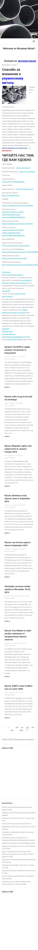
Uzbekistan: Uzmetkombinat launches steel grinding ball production (18, 861)
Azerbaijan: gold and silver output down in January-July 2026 (18, 866)
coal (6, 455)
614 (12, 730)
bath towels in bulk (14, 339)
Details (7, 387)
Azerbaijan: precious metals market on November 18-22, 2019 (17, 589)
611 (22, 727)
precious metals (9, 596)
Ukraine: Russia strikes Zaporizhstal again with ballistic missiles (17, 808)
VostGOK (7, 356)
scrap (6, 403)
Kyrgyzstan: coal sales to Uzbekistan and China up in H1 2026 (18, 872)
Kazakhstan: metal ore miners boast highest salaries (18, 843)
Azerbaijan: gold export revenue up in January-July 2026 (18, 819)
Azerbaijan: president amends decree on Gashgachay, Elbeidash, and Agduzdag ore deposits (18, 839)
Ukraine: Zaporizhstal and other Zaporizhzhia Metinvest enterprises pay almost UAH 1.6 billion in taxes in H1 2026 (18, 854)
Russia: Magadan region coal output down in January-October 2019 (18, 449)
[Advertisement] (19, 18)
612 (27, 727)
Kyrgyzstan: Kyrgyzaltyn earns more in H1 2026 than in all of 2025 (18, 847)
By (14, 356)
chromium (7, 549)
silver (9, 643)
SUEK (6, 692)
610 (17, 727)
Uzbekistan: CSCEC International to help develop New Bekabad (19, 814)
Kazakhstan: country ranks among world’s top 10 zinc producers (19, 828)
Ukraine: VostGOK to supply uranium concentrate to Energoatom (17, 350)
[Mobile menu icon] (33, 41)
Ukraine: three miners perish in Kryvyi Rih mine (16, 823)
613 (33, 727)
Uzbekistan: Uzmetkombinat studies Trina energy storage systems (18, 833)
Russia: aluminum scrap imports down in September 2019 (17, 498)
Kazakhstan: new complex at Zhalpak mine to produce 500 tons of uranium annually (16, 883)
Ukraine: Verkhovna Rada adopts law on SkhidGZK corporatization (18, 877)
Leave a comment (10, 359)
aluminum (7, 505)
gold (6, 643)
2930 (21, 730)
